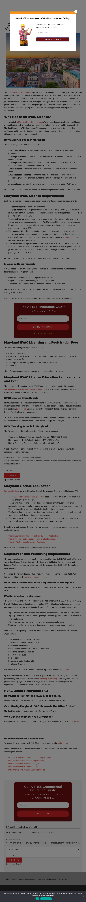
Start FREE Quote (53, 39)
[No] (83, 896)
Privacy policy (46, 899)
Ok (37, 899)
